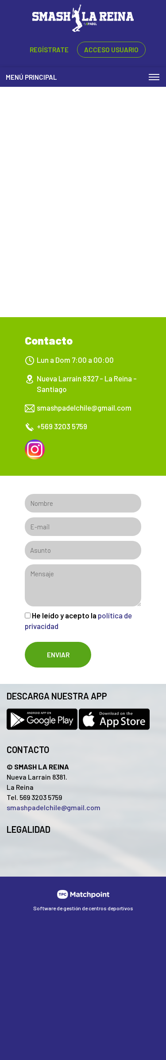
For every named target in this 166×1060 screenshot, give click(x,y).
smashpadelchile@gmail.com (84, 407)
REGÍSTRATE (49, 50)
